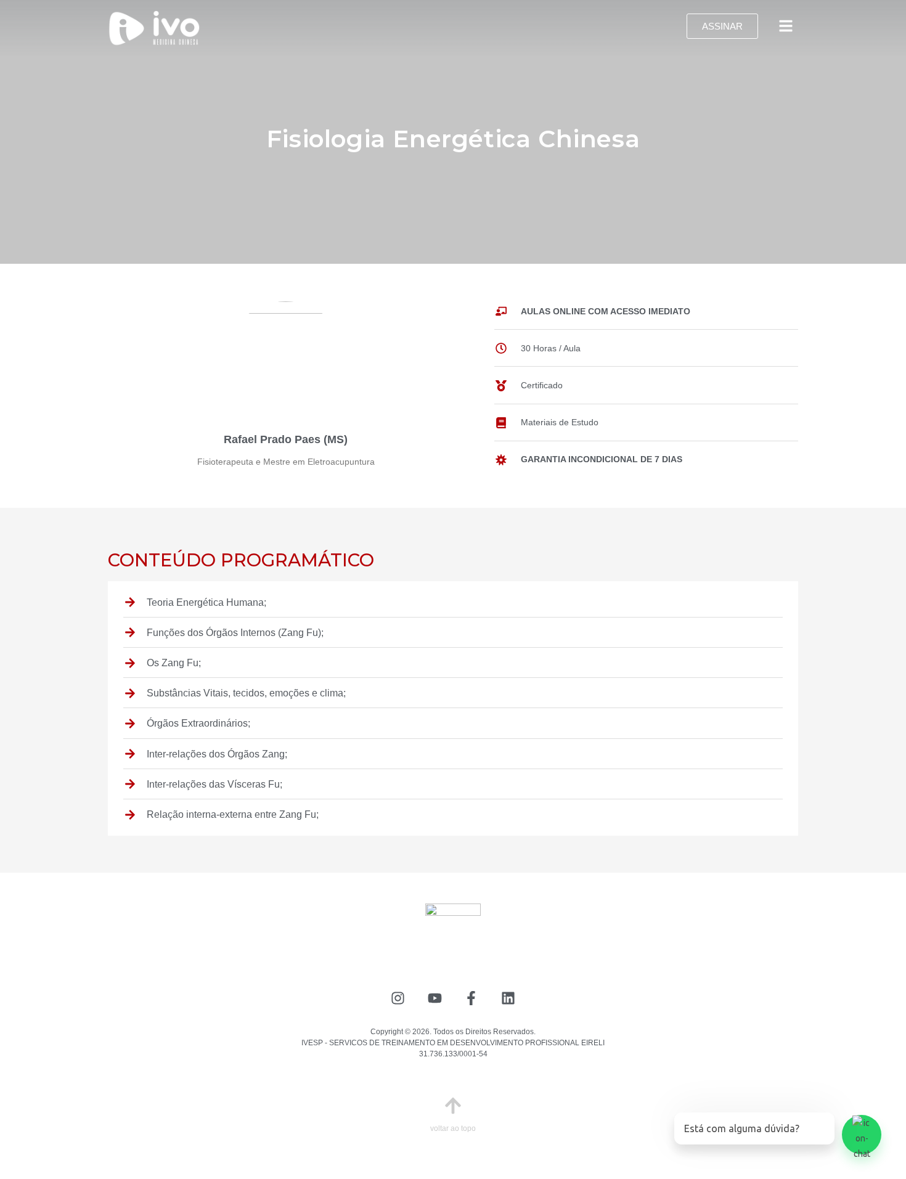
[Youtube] (435, 998)
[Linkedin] (508, 998)
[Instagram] (398, 998)
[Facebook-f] (472, 998)
